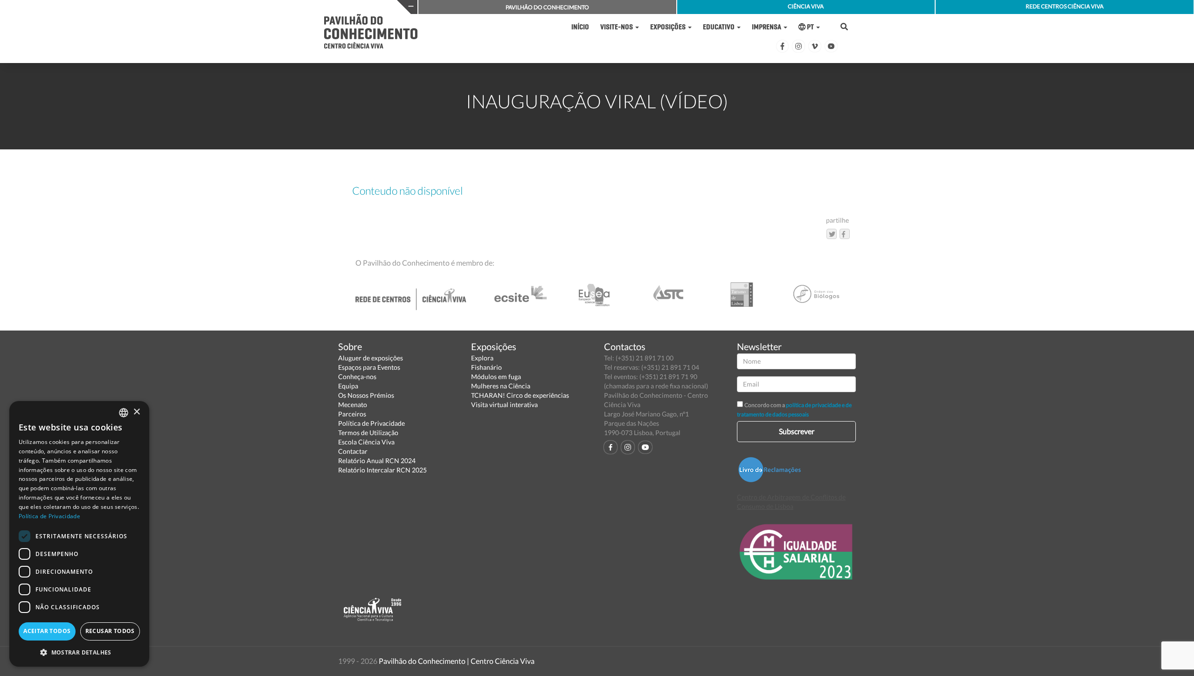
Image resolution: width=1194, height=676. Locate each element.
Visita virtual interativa (504, 404)
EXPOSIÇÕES (668, 27)
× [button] (136, 411)
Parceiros (352, 414)
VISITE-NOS (617, 27)
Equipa (348, 386)
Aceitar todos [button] (46, 631)
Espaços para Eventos (369, 367)
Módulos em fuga (496, 376)
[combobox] (123, 412)
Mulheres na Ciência (500, 386)
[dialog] (79, 534)
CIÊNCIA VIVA (806, 6)
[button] (79, 652)
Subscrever (796, 431)
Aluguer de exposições (370, 358)
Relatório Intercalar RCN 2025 (382, 470)
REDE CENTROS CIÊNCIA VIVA (1065, 6)
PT (810, 27)
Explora (482, 358)
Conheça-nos (357, 376)
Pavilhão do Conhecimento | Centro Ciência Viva (457, 660)
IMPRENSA (767, 27)
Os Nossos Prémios (366, 395)
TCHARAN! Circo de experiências (520, 395)
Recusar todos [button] (110, 631)
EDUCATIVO (719, 27)
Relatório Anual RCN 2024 (377, 461)
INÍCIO (580, 27)
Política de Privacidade (371, 423)
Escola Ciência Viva (366, 442)
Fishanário (486, 367)
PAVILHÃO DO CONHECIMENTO (547, 7)
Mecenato (352, 404)
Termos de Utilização (368, 433)
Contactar (353, 451)
